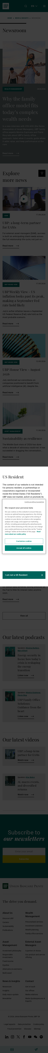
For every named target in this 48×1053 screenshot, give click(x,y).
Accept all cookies (24, 548)
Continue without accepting (34, 502)
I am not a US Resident (16, 575)
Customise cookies (24, 541)
